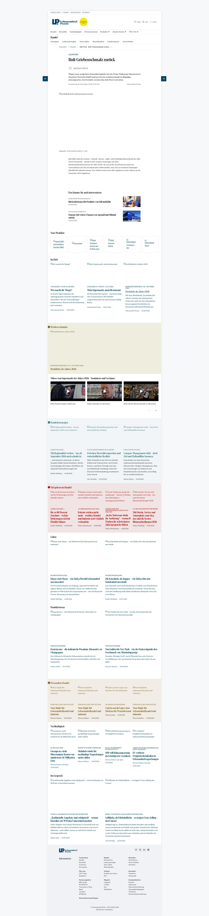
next (155, 410)
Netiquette (132, 891)
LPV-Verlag (83, 873)
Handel (53, 31)
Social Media (128, 41)
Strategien (55, 41)
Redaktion (82, 876)
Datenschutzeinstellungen (88, 898)
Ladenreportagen (69, 41)
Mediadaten (75, 12)
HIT (105, 876)
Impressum (132, 884)
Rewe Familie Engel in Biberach (63, 403)
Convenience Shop (85, 887)
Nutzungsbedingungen (136, 889)
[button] (78, 68)
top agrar (82, 891)
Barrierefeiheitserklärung (137, 894)
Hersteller (63, 31)
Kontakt (85, 12)
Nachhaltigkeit (76, 31)
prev (149, 410)
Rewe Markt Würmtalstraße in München (140, 403)
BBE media (83, 882)
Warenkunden (98, 41)
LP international (90, 31)
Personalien (83, 867)
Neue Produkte (134, 862)
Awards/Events (118, 31)
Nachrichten (108, 860)
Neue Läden (84, 41)
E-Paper (65, 12)
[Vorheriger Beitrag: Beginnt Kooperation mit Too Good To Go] (45, 78)
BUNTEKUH (83, 884)
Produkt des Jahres (110, 873)
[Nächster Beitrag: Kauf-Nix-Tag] (163, 78)
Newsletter (56, 12)
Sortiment (82, 864)
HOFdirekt (82, 894)
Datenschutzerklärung (136, 887)
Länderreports (113, 41)
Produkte (104, 31)
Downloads (132, 876)
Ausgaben (107, 882)
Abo (105, 887)
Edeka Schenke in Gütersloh (98, 403)
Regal (81, 889)
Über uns (132, 31)
